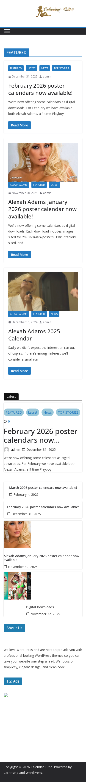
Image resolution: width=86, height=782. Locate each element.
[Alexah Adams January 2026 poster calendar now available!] (43, 162)
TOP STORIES (61, 68)
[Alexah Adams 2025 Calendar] (43, 291)
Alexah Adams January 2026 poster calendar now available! (42, 209)
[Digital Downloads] (43, 586)
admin (47, 76)
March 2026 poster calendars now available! (43, 488)
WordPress (34, 772)
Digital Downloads (40, 607)
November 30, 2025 (23, 566)
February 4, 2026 (26, 494)
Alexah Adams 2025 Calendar (34, 334)
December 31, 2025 (41, 449)
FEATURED (16, 68)
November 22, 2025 (45, 614)
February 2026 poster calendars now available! (40, 89)
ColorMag (11, 772)
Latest (31, 68)
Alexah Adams (18, 184)
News (44, 68)
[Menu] (7, 31)
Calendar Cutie (41, 767)
